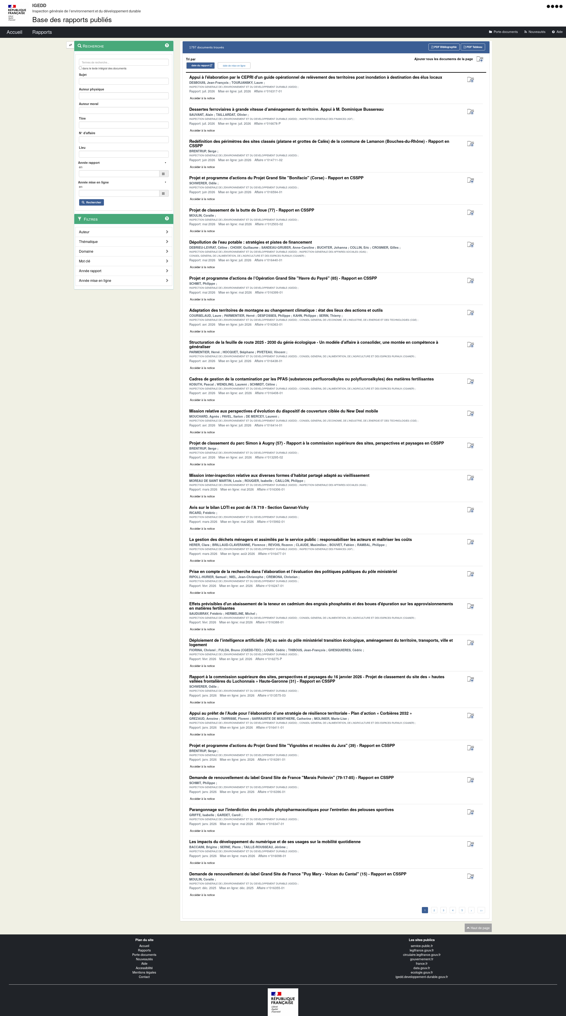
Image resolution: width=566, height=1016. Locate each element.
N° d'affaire (87, 133)
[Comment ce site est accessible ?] (549, 6)
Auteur (84, 231)
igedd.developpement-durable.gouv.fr (422, 976)
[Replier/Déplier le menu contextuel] (70, 45)
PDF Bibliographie (445, 47)
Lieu (82, 147)
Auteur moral (88, 103)
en (80, 167)
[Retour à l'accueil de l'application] (283, 1002)
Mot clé (84, 261)
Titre (82, 118)
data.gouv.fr (421, 968)
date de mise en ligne (234, 65)
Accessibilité (144, 968)
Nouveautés (144, 959)
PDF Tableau (474, 47)
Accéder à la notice (202, 98)
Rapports (144, 950)
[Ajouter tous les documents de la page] (480, 59)
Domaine (86, 251)
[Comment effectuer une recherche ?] (167, 45)
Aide (144, 963)
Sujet (83, 74)
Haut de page (480, 928)
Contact (144, 976)
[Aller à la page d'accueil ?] (560, 6)
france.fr (422, 963)
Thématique (88, 241)
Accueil (144, 945)
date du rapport (200, 65)
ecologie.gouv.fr (422, 972)
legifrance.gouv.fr (422, 950)
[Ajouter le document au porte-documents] (471, 80)
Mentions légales (144, 972)
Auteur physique (91, 89)
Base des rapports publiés (72, 19)
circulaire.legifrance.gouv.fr (422, 954)
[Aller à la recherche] (557, 6)
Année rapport (90, 270)
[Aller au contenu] (553, 6)
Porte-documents (144, 954)
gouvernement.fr (421, 959)
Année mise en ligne (95, 280)
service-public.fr (422, 945)
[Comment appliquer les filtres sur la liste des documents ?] (167, 218)
